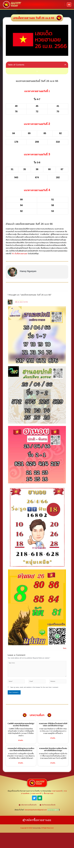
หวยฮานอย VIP (36, 793)
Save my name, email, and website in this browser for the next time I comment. (34, 687)
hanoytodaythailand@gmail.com (36, 810)
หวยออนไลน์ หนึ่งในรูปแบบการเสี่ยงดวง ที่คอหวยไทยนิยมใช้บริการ (21, 749)
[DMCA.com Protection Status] (54, 810)
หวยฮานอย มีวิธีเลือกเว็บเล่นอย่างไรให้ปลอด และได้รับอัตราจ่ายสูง (53, 724)
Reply (64, 648)
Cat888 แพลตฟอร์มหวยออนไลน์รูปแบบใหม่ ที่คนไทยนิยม (21, 724)
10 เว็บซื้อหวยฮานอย (19, 253)
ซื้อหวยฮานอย (48, 793)
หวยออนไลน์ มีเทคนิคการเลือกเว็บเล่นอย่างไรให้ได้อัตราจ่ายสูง (53, 749)
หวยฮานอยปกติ (56, 791)
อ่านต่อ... (21, 740)
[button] (69, 4)
